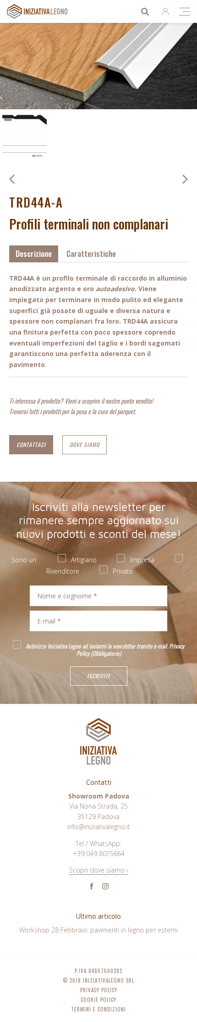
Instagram (105, 886)
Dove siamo (84, 444)
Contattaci (31, 444)
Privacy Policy (98, 990)
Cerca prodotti (145, 11)
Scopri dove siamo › (98, 870)
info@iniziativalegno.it (98, 826)
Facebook (91, 886)
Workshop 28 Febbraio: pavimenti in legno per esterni (98, 930)
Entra (165, 11)
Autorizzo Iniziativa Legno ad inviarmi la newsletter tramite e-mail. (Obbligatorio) (104, 649)
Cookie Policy (98, 1000)
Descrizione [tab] (34, 253)
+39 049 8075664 (99, 853)
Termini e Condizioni (98, 1009)
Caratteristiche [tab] (91, 253)
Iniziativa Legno (46, 11)
